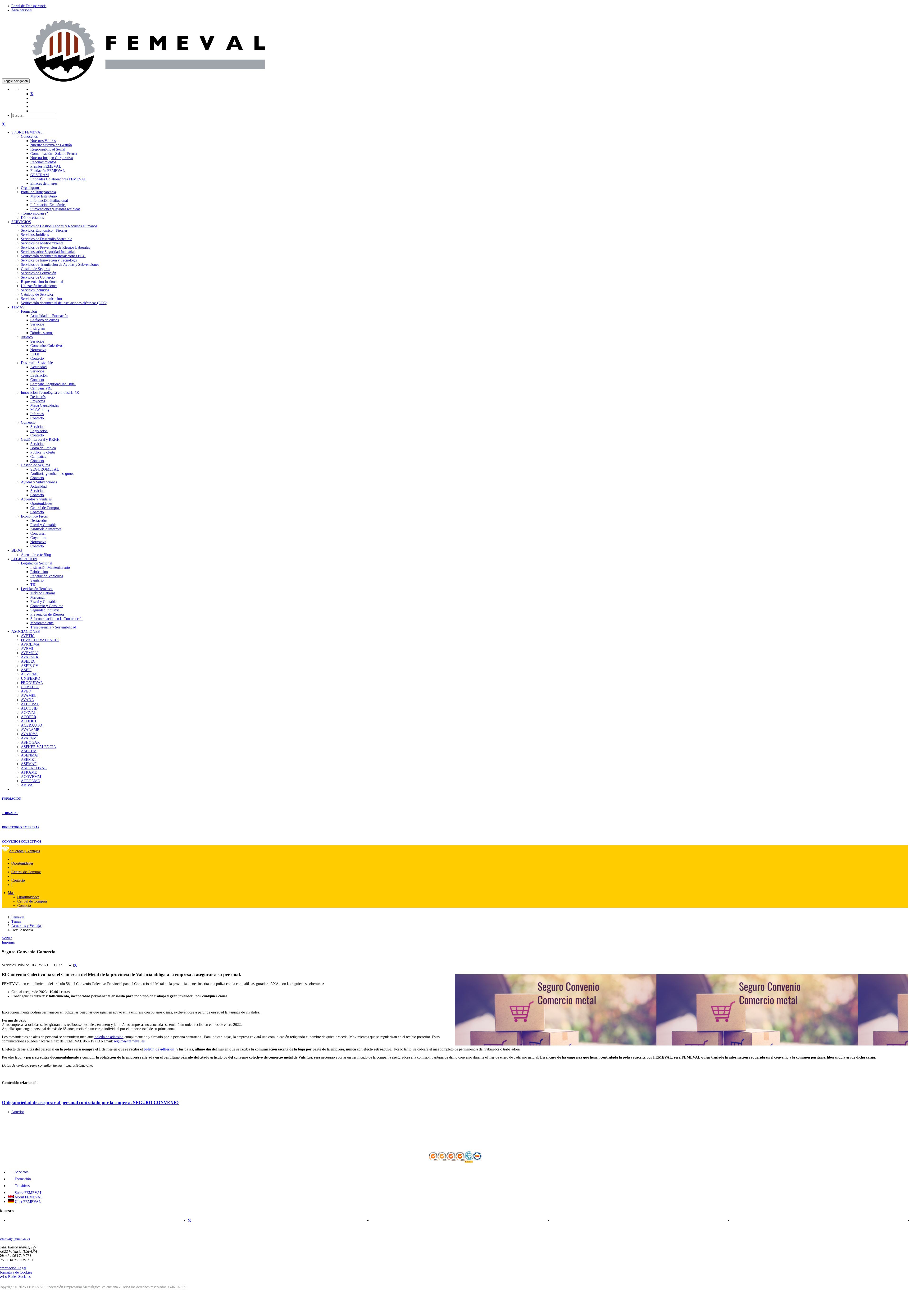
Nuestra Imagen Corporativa (51, 158)
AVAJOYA (29, 734)
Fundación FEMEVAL (47, 171)
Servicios (37, 324)
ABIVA (27, 785)
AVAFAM (28, 738)
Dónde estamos (32, 218)
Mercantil (37, 597)
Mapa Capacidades (44, 405)
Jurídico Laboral (42, 593)
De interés (38, 397)
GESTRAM (39, 175)
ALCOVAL (30, 704)
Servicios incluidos (35, 290)
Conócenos (29, 136)
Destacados (38, 520)
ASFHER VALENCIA (38, 747)
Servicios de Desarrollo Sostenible (46, 239)
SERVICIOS (21, 222)
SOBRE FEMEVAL (27, 132)
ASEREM (28, 751)
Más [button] (11, 893)
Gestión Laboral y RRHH (40, 439)
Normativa (38, 350)
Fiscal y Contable (43, 525)
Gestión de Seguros (35, 269)
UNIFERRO (30, 678)
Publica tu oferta (42, 452)
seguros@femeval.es (129, 1041)
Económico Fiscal (34, 516)
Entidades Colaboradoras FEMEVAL (58, 179)
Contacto (37, 358)
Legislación (39, 375)
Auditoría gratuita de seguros (51, 474)
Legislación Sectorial (36, 563)
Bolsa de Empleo (43, 448)
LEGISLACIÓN (24, 559)
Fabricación (39, 572)
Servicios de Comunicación (41, 299)
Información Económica (48, 205)
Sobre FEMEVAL (28, 1193)
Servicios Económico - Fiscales (44, 230)
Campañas (38, 456)
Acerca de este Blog (36, 555)
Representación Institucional (42, 282)
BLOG (16, 550)
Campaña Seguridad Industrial (53, 384)
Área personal (21, 10)
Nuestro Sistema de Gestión (51, 145)
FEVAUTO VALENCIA (40, 640)
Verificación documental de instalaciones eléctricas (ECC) (64, 303)
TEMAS (17, 307)
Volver (7, 938)
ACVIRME (30, 674)
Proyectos (37, 401)
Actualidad (38, 367)
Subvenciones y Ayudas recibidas (55, 209)
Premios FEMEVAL (45, 166)
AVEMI (27, 648)
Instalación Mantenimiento (50, 567)
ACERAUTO (31, 725)
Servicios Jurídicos (35, 235)
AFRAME (29, 772)
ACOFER (28, 717)
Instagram (37, 328)
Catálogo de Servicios (37, 294)
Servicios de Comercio (38, 277)
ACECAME (30, 781)
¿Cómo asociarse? (34, 213)
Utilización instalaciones (39, 286)
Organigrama (31, 188)
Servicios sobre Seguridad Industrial (48, 252)
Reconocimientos (43, 162)
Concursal (38, 533)
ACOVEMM (31, 777)
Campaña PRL (41, 388)
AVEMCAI (29, 653)
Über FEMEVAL (27, 1202)
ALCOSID (29, 708)
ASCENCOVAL (34, 768)
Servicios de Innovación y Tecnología (49, 260)
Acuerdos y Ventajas (36, 499)
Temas (16, 921)
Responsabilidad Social (47, 149)
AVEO (26, 691)
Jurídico (27, 337)
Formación (29, 311)
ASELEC (28, 661)
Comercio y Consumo (46, 606)
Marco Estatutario (43, 196)
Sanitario (37, 580)
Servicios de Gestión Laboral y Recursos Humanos (59, 226)
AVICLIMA (30, 644)
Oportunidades (41, 503)
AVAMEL (28, 695)
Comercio (28, 422)
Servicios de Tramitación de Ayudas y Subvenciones (60, 264)
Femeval (17, 917)
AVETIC (28, 636)
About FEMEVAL (28, 1197)
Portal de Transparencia (28, 6)
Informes (37, 414)
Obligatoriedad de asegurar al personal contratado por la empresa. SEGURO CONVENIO (90, 1102)
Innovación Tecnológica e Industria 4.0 (50, 392)
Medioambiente (42, 623)
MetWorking (39, 410)
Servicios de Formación (38, 273)
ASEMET (28, 759)
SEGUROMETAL (44, 469)
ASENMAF (30, 755)
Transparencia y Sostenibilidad (53, 627)
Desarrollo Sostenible (37, 363)
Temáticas (22, 1186)
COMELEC (30, 687)
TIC (33, 584)
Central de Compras (45, 508)
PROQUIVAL (32, 683)
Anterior (17, 1112)
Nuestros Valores (43, 141)
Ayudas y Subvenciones (39, 482)
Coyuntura (38, 538)
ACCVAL (28, 713)
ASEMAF (28, 764)
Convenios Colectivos (46, 346)
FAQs (34, 354)
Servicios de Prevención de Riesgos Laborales (55, 247)
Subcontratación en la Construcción (56, 619)
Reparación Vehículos (46, 576)
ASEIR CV (29, 666)
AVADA (27, 700)
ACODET (29, 721)
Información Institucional (49, 200)
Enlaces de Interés (43, 183)
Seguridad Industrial (45, 610)
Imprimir (8, 942)
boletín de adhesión (108, 1037)
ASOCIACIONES (25, 631)
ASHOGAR (30, 742)
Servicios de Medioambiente (42, 243)
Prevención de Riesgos (47, 614)
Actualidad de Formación (49, 316)
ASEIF (26, 670)
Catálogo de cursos (44, 320)
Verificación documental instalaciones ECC (53, 256)
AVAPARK (30, 657)
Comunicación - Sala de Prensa (53, 153)
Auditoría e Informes (45, 529)
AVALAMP (30, 730)
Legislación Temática (37, 589)
